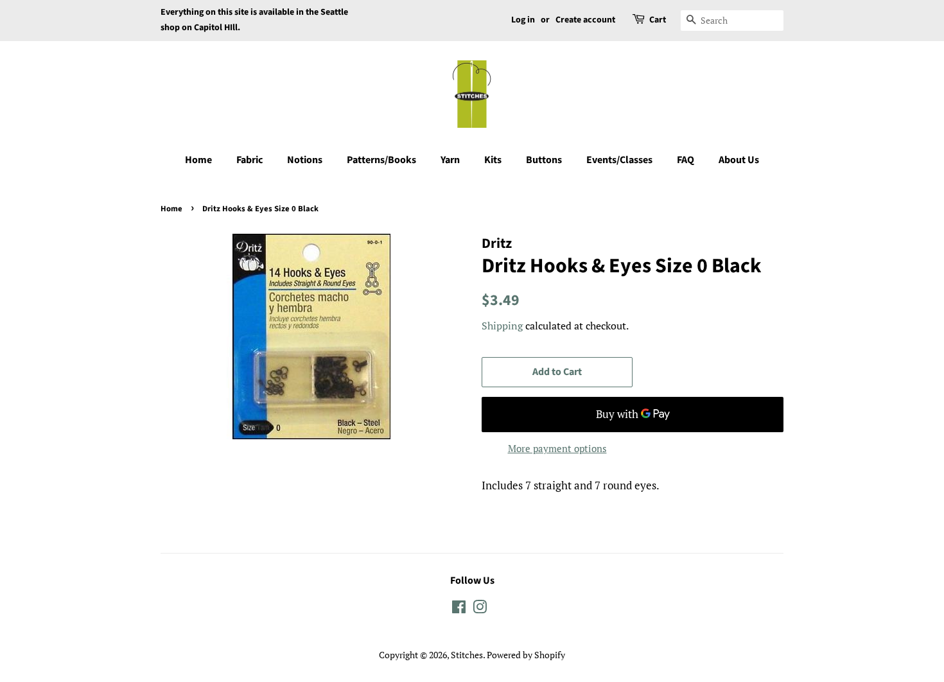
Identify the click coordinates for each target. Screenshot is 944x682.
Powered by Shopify (526, 655)
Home (198, 160)
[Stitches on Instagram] (480, 609)
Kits (493, 160)
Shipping (502, 326)
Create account (585, 19)
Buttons (544, 160)
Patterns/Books (381, 160)
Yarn (450, 160)
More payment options (557, 448)
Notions (304, 160)
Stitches (467, 655)
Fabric (249, 160)
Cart (657, 19)
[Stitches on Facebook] (458, 609)
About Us (739, 160)
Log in (523, 19)
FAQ (685, 160)
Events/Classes (619, 160)
